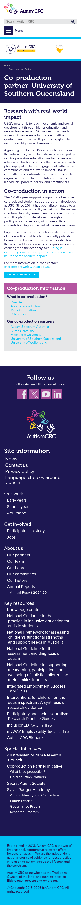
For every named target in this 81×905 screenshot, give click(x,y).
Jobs (11, 537)
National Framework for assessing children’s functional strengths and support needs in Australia (38, 637)
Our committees (21, 574)
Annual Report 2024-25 (28, 592)
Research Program (24, 812)
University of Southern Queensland (36, 339)
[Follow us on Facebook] (23, 395)
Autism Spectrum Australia (30, 327)
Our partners (18, 555)
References (19, 314)
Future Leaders (21, 801)
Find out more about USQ (21, 274)
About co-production (26, 306)
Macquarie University (26, 335)
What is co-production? (27, 297)
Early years (17, 500)
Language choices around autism (33, 480)
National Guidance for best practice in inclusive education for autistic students (38, 621)
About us (13, 548)
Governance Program (26, 806)
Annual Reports (21, 587)
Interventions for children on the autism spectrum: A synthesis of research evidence (36, 703)
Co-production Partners (21, 69)
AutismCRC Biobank (25, 738)
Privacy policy (19, 471)
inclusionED (18, 725)
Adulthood (16, 513)
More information (23, 310)
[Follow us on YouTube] (46, 395)
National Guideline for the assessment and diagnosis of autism (34, 654)
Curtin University (22, 331)
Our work (14, 493)
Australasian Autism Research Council (34, 757)
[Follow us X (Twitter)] (35, 395)
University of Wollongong (29, 342)
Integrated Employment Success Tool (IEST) (36, 688)
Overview (17, 302)
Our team (15, 561)
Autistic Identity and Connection (34, 795)
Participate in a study (26, 531)
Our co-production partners (30, 321)
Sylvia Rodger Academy (28, 790)
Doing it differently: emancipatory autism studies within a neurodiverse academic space (39, 252)
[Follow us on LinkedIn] (57, 395)
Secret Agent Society (26, 783)
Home (7, 66)
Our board (16, 568)
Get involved (17, 524)
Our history (17, 580)
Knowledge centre (24, 610)
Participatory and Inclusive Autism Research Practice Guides (37, 716)
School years (18, 507)
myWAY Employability (26, 731)
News (11, 459)
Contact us (16, 465)
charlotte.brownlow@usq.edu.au (27, 267)
